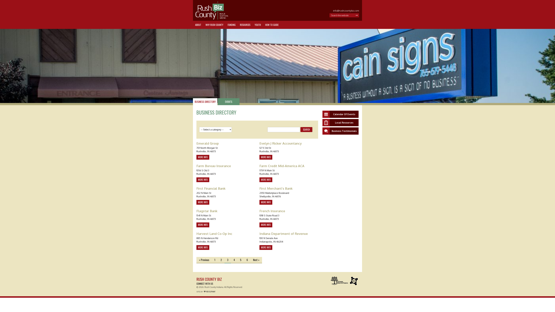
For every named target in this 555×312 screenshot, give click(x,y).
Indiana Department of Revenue (283, 234)
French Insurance (272, 211)
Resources (245, 25)
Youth (258, 25)
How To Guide (272, 25)
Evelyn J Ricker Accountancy (280, 143)
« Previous (204, 260)
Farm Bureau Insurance (213, 166)
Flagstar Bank (206, 211)
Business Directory (205, 102)
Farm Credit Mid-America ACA (281, 166)
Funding (232, 25)
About (198, 25)
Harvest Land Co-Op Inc (214, 234)
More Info (203, 157)
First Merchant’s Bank (276, 188)
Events (228, 102)
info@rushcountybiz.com (346, 10)
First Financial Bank (210, 188)
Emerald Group (207, 143)
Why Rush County (214, 25)
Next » (256, 260)
